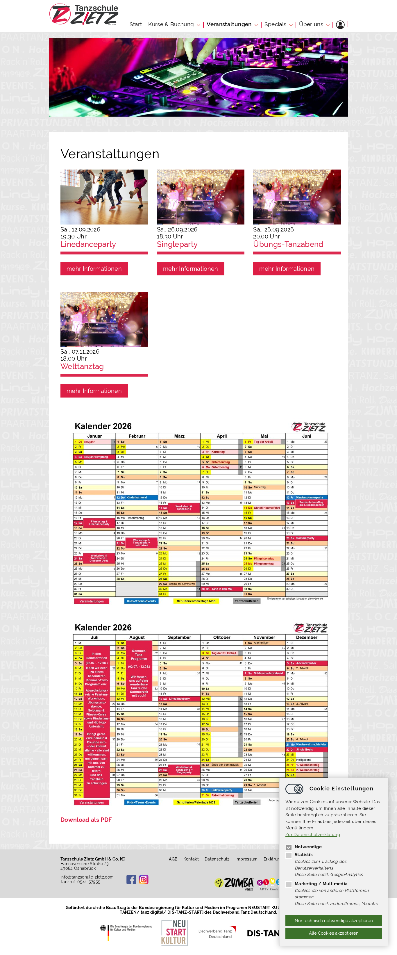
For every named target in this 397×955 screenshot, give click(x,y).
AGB (173, 859)
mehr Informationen (94, 268)
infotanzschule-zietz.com (87, 877)
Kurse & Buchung (171, 24)
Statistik (304, 854)
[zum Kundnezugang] (340, 24)
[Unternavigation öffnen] (199, 24)
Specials (275, 24)
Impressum (246, 859)
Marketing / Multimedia (321, 883)
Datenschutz (217, 859)
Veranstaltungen (229, 24)
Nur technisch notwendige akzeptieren (334, 920)
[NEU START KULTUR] (174, 933)
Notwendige (308, 846)
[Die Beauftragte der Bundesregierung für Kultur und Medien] (128, 933)
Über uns (311, 24)
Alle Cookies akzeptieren (334, 933)
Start (136, 24)
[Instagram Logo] (144, 879)
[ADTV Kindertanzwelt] (276, 884)
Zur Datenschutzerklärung (312, 834)
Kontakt (191, 859)
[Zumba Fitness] (234, 884)
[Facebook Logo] (131, 879)
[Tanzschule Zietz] (84, 24)
